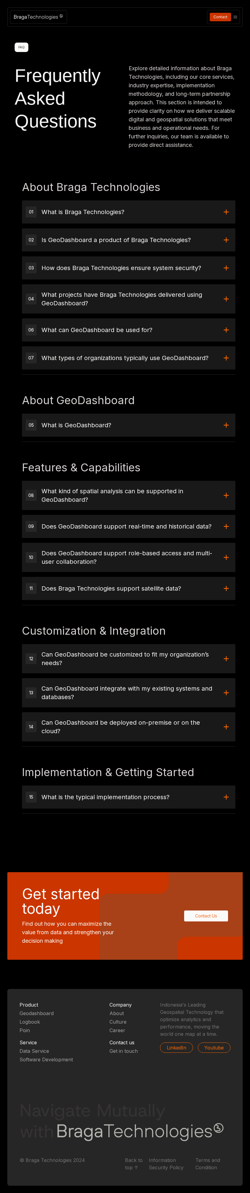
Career (117, 1030)
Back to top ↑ (134, 1163)
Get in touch (123, 1051)
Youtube (214, 1048)
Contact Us (206, 915)
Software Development (46, 1059)
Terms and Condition (207, 1163)
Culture (118, 1022)
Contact (220, 17)
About (116, 1013)
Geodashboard (37, 1013)
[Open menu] (235, 17)
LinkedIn (176, 1048)
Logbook (30, 1022)
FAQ (21, 47)
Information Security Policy (166, 1163)
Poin (25, 1030)
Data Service (34, 1051)
